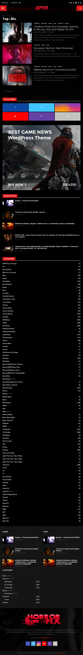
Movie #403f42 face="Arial (11, 367)
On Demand (60, 23)
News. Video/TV (8, 420)
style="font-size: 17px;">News (12, 462)
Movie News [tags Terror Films (13, 382)
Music (5, 400)
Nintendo (6, 423)
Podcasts (6, 438)
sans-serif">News (8, 453)
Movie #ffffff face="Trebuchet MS (14, 373)
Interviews (6, 361)
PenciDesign (61, 653)
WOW (4, 509)
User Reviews (7, 476)
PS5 (4, 444)
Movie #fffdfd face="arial (11, 370)
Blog (4, 275)
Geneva (5, 349)
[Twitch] (78, 2)
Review (5, 447)
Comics (5, 305)
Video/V (5, 497)
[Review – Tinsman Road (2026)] (8, 203)
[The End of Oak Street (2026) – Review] (8, 215)
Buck (4, 290)
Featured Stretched (9, 331)
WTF (4, 512)
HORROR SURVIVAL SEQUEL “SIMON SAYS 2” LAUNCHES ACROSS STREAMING (44, 224)
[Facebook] (69, 2)
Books (5, 287)
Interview (6, 358)
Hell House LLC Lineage (10, 352)
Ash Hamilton (7, 269)
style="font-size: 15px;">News (12, 459)
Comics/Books (7, 314)
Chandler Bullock (8, 296)
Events (5, 323)
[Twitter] (71, 2)
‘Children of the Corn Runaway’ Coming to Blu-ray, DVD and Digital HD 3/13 (56, 28)
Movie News (44, 23)
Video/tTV (6, 488)
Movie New (6, 376)
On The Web (6, 432)
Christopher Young (9, 299)
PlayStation (6, 435)
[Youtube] (76, 2)
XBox (4, 515)
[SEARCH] (78, 91)
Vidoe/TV (6, 503)
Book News (6, 281)
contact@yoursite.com (45, 638)
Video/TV (67, 23)
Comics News (7, 308)
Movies (50, 23)
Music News (7, 402)
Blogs (4, 278)
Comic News (7, 302)
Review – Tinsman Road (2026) (26, 201)
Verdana (5, 482)
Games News (7, 343)
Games (5, 340)
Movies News (7, 397)
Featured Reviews (8, 328)
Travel (5, 468)
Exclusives (6, 326)
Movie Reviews (7, 388)
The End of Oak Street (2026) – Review (30, 212)
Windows (6, 506)
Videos (5, 500)
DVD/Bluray (37, 23)
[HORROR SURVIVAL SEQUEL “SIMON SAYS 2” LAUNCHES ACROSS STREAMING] (8, 226)
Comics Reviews (8, 311)
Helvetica (6, 355)
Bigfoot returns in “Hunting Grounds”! (55, 69)
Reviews (5, 450)
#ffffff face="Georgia (10, 263)
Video (4, 485)
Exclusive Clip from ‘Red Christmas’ (53, 48)
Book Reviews (7, 284)
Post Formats (7, 441)
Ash (36, 32)
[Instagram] (73, 2)
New (4, 408)
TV (3, 471)
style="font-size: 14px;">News (12, 456)
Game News (6, 334)
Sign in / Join (17, 2)
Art (3, 266)
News (55, 23)
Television (6, 465)
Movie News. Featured (10, 385)
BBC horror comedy (9, 272)
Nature (5, 405)
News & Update (7, 414)
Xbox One (6, 518)
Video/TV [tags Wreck (10, 494)
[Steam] (80, 2)
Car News (6, 293)
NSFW (4, 426)
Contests (5, 317)
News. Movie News (9, 417)
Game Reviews (7, 337)
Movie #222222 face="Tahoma (13, 364)
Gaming (5, 346)
